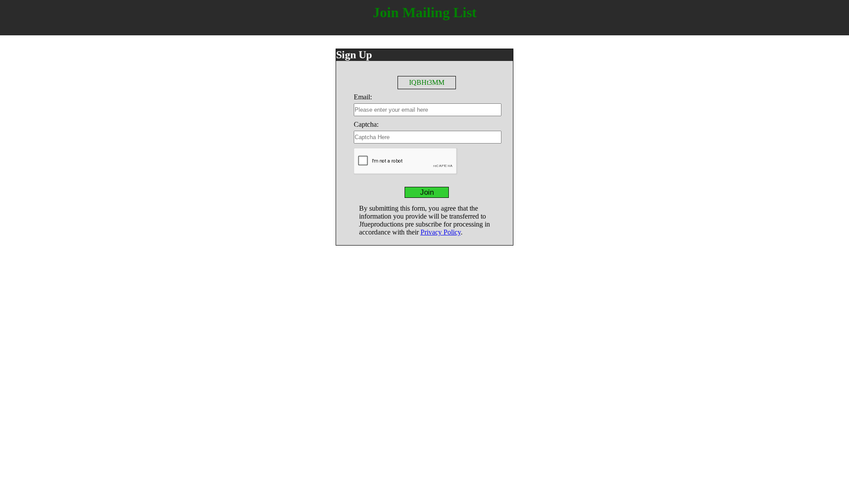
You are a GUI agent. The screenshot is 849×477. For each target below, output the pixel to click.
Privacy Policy (441, 232)
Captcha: (366, 124)
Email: (363, 97)
